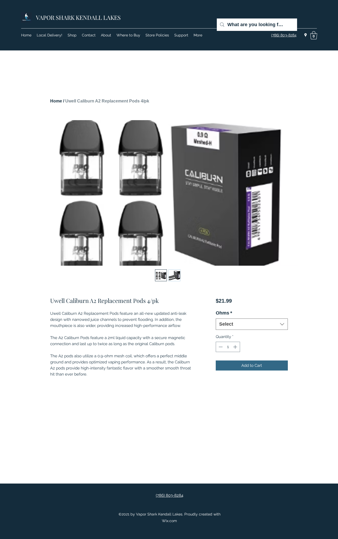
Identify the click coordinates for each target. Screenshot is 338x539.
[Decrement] (220, 347)
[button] (313, 35)
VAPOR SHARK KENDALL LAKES (78, 17)
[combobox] (252, 324)
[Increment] (235, 347)
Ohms (224, 313)
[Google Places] (305, 35)
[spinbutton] (227, 347)
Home (56, 101)
